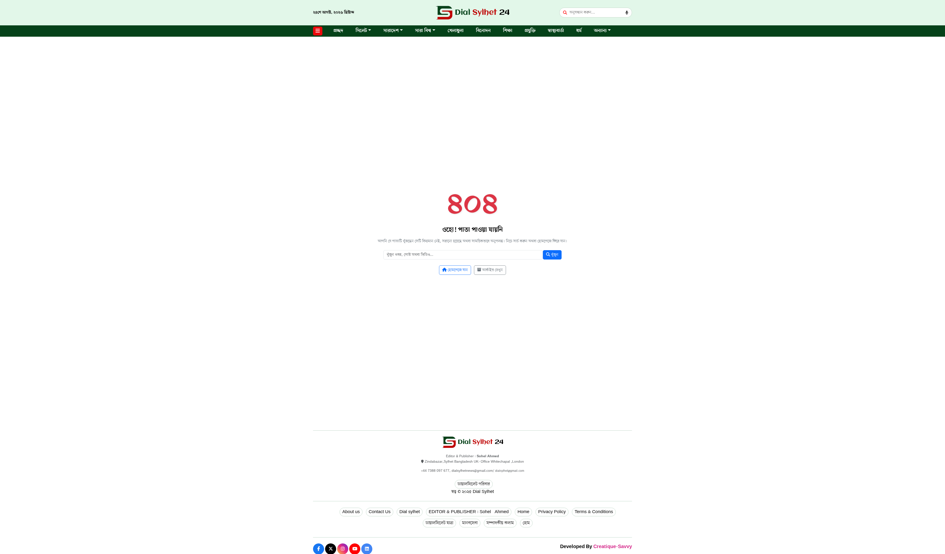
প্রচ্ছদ (338, 31)
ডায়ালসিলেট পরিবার (473, 484)
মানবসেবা (470, 523)
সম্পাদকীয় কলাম (500, 523)
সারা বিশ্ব (423, 31)
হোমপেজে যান (457, 270)
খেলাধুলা (456, 31)
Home (523, 512)
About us (351, 512)
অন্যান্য (600, 31)
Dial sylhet (409, 512)
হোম (526, 523)
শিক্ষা (507, 31)
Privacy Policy (552, 512)
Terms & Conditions (594, 512)
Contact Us (380, 512)
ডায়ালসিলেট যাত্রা (439, 523)
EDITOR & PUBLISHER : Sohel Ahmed (469, 512)
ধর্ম (579, 31)
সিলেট (361, 31)
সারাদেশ (391, 31)
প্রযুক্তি (530, 31)
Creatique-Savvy (612, 547)
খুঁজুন (554, 255)
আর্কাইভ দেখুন (492, 270)
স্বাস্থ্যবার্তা (556, 31)
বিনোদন (483, 31)
